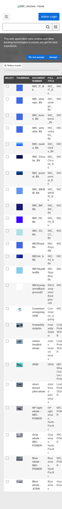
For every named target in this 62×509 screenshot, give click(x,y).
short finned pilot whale (38, 388)
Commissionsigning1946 (38, 312)
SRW (35, 364)
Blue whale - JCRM (36, 485)
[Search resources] (48, 27)
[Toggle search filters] (55, 27)
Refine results (14, 65)
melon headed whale (36, 345)
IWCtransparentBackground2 (38, 289)
